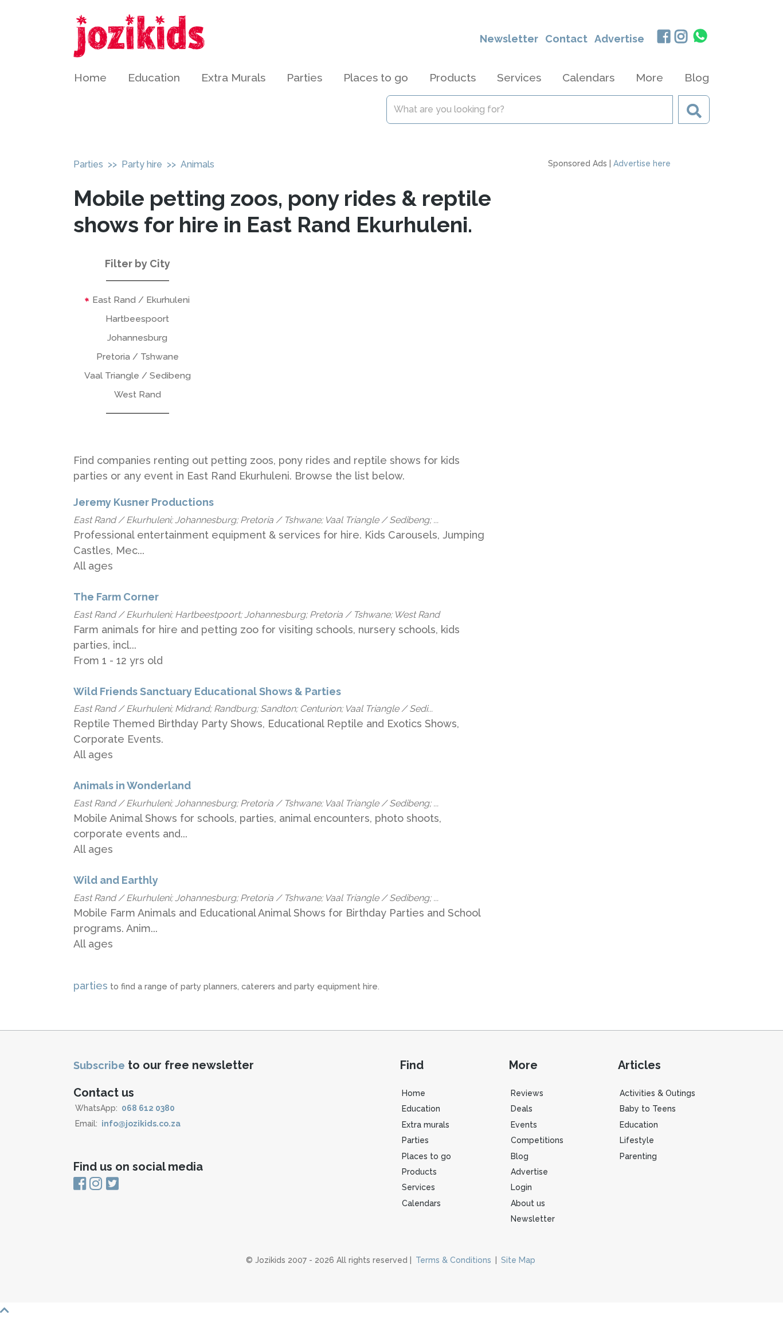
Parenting (638, 1156)
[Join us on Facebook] (663, 38)
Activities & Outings (657, 1093)
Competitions (537, 1140)
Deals (522, 1108)
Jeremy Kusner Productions (143, 502)
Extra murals (425, 1124)
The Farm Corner (116, 597)
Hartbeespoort (137, 318)
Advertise (619, 39)
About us (528, 1203)
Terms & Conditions (453, 1260)
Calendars (588, 77)
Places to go (426, 1156)
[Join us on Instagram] (681, 38)
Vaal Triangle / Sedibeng (137, 375)
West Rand (137, 394)
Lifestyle (637, 1140)
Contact (566, 39)
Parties (88, 164)
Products (419, 1171)
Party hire (142, 164)
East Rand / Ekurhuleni (140, 299)
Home (90, 77)
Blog (696, 77)
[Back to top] (391, 1310)
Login (521, 1187)
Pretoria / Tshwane (137, 356)
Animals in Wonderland (132, 785)
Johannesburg (137, 337)
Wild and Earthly (115, 880)
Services (418, 1187)
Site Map (518, 1260)
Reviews (527, 1093)
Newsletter (509, 39)
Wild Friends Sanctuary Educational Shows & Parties (207, 691)
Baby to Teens (648, 1108)
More (649, 77)
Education (421, 1108)
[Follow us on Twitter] (112, 1184)
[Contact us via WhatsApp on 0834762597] (700, 36)
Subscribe (99, 1065)
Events (524, 1124)
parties (90, 986)
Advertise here (642, 163)
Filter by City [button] (137, 264)
